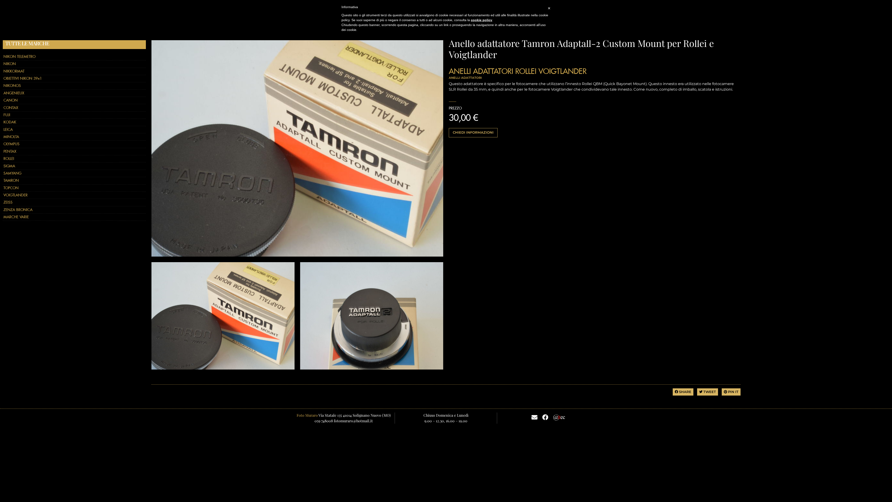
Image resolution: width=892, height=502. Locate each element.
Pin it (732, 392)
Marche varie (16, 217)
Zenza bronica (18, 209)
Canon (10, 100)
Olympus (11, 144)
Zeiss (8, 202)
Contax (10, 107)
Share (684, 392)
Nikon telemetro (19, 56)
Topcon (11, 187)
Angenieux (13, 93)
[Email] (534, 417)
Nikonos (12, 85)
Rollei (8, 158)
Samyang (12, 173)
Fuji (6, 114)
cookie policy (481, 20)
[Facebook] (545, 417)
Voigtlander (15, 195)
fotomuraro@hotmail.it (353, 420)
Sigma (9, 166)
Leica (8, 129)
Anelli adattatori (481, 71)
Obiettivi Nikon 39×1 (22, 78)
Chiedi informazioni (473, 132)
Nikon (9, 63)
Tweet (709, 392)
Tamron (11, 180)
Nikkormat (13, 71)
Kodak (9, 122)
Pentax (9, 151)
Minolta (11, 136)
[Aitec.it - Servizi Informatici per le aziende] (559, 417)
